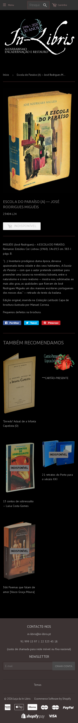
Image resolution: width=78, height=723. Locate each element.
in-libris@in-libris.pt (39, 634)
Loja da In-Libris (22, 698)
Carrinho (62, 4)
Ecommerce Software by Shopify (52, 698)
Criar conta (63, 666)
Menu (11, 4)
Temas (37, 685)
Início (6, 75)
